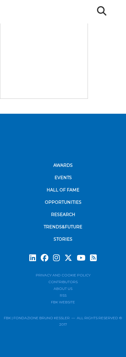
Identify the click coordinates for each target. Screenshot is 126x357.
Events (63, 177)
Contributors (63, 282)
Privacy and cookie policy (63, 275)
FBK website (63, 302)
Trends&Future (63, 226)
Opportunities (63, 202)
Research (63, 214)
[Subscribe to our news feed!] (93, 258)
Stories (63, 239)
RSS (63, 295)
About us (63, 288)
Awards (63, 165)
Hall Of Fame (63, 190)
